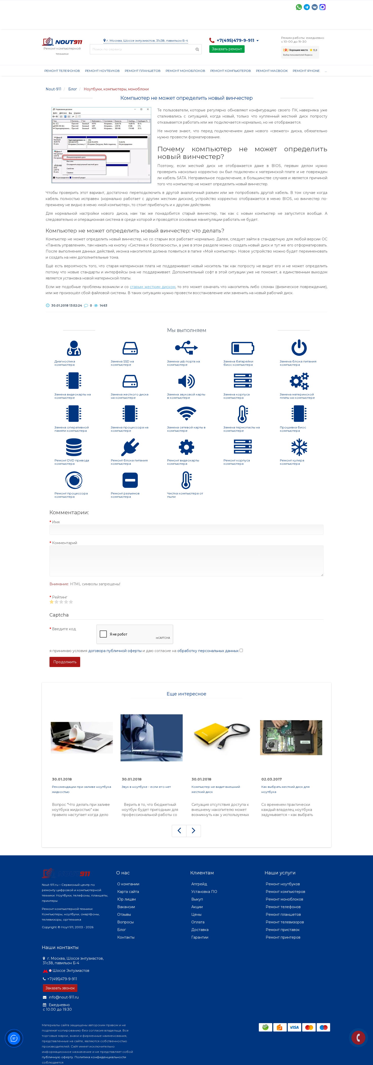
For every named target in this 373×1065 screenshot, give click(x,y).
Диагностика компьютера (65, 363)
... (326, 71)
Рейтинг (59, 597)
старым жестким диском (152, 287)
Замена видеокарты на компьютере (73, 396)
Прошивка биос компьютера (293, 428)
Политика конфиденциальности (100, 1057)
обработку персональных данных (208, 650)
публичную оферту (57, 1057)
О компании (60, 23)
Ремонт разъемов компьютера (125, 494)
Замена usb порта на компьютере (183, 363)
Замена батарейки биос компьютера (238, 363)
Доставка (87, 23)
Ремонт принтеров (283, 937)
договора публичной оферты (115, 650)
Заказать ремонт (227, 49)
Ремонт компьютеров (230, 71)
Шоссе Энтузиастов (71, 970)
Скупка (150, 23)
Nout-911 (53, 89)
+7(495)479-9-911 (62, 979)
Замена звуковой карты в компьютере (186, 396)
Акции (130, 23)
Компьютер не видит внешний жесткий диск (216, 789)
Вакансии (126, 907)
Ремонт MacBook (272, 71)
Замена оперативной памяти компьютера (72, 428)
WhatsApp (299, 7)
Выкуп (197, 899)
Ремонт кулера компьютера (292, 461)
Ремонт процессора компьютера (71, 494)
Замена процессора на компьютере (129, 428)
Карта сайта (128, 891)
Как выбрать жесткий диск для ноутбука (285, 789)
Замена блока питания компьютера (298, 363)
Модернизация (178, 23)
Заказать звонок (60, 988)
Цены (196, 914)
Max (322, 7)
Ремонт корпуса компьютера (237, 461)
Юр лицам (126, 899)
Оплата (110, 23)
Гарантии (231, 23)
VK (315, 7)
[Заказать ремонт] (358, 1037)
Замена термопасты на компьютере (242, 428)
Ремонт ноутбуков (102, 71)
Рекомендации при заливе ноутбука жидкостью (81, 789)
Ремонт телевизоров (285, 922)
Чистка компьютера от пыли (185, 494)
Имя (56, 522)
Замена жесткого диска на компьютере (129, 396)
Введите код (64, 629)
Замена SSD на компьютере (122, 363)
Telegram (307, 7)
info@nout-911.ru (63, 997)
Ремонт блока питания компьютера (129, 461)
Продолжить (64, 662)
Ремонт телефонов (62, 71)
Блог (121, 929)
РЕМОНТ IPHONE (306, 71)
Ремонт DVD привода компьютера (72, 461)
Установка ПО (204, 891)
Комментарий (64, 543)
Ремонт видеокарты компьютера (183, 461)
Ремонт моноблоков (185, 71)
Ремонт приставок (283, 929)
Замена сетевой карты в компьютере (186, 428)
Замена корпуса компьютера (237, 396)
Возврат (207, 23)
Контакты (277, 23)
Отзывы (254, 23)
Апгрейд (199, 884)
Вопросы (125, 922)
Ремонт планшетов (143, 71)
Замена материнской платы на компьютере (297, 396)
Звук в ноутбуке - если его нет (146, 787)
